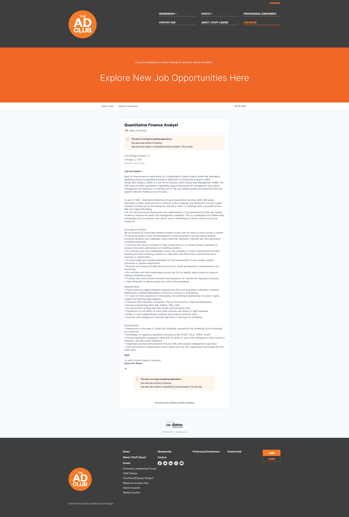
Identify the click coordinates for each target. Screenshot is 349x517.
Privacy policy (168, 432)
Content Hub (167, 22)
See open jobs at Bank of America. (146, 143)
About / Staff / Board (214, 22)
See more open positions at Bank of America (174, 402)
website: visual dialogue (101, 503)
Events (207, 14)
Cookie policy (181, 432)
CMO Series (130, 473)
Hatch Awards (131, 487)
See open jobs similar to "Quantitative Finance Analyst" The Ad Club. (162, 146)
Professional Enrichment (260, 13)
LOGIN (271, 459)
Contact (275, 2)
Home (126, 451)
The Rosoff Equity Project (138, 477)
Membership (168, 14)
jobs (108, 106)
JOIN (271, 453)
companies (128, 106)
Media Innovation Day (136, 482)
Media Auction (131, 492)
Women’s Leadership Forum (139, 468)
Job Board (250, 22)
